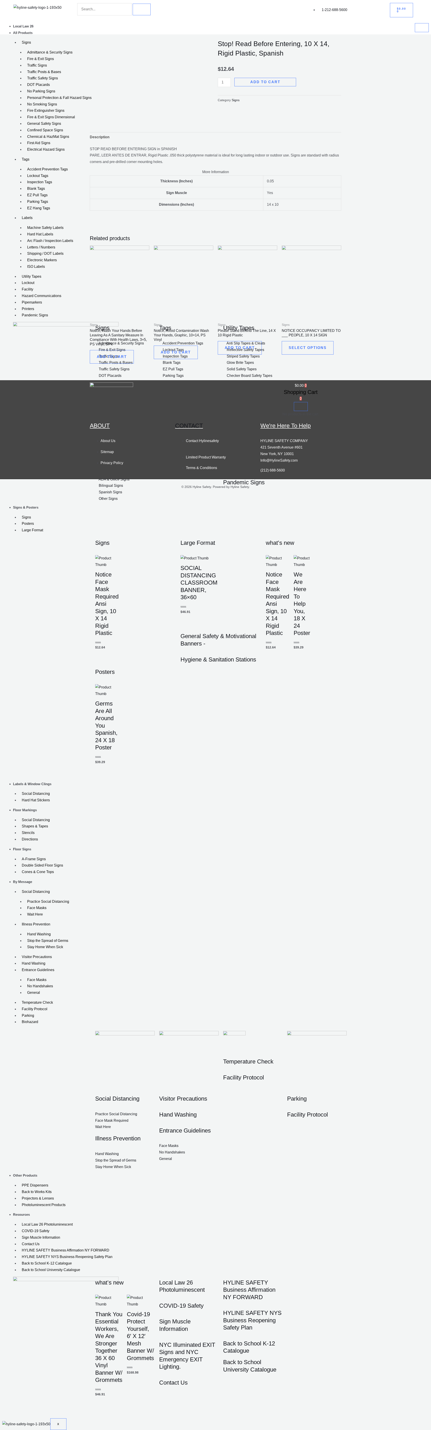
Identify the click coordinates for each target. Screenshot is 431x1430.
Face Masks (36, 908)
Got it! (409, 7)
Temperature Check (37, 1002)
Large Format (32, 530)
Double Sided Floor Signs (42, 865)
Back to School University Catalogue (51, 1270)
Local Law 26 (23, 26)
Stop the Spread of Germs (47, 941)
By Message (22, 882)
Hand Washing (39, 934)
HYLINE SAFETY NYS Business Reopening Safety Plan (67, 1257)
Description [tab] (100, 137)
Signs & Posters (25, 507)
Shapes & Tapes (35, 826)
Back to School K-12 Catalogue (47, 1263)
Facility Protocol (34, 1009)
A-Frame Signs (34, 859)
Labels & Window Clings (32, 784)
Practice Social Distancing (48, 901)
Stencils (28, 833)
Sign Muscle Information (41, 1237)
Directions (30, 839)
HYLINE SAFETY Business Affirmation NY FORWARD (65, 1250)
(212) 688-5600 (272, 470)
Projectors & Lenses (38, 1198)
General (33, 992)
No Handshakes (40, 986)
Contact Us (31, 1244)
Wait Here (35, 914)
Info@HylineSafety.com (279, 460)
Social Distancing (36, 793)
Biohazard (30, 1022)
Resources (21, 1214)
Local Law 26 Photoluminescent (47, 1224)
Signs (26, 517)
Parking (28, 1015)
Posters (28, 523)
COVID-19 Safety (35, 1231)
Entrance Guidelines (38, 970)
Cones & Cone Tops (38, 872)
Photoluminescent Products (44, 1205)
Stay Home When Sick (45, 947)
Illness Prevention (36, 924)
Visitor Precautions (37, 957)
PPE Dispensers (35, 1185)
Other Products (25, 1175)
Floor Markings (25, 810)
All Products (23, 33)
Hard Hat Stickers (36, 800)
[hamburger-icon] (422, 27)
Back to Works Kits (37, 1192)
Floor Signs (22, 849)
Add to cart (265, 82)
